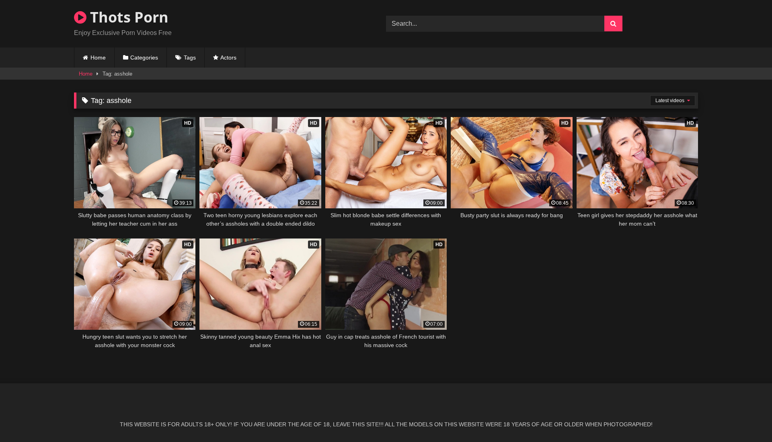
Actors (228, 57)
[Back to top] (747, 418)
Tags (190, 57)
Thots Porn (127, 17)
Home (98, 57)
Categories (144, 57)
